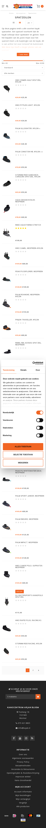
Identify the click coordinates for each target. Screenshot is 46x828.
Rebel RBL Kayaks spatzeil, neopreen (28, 344)
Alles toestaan (23, 447)
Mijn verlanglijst (23, 799)
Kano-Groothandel (23, 780)
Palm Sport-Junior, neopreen (29, 496)
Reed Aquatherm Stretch (28, 225)
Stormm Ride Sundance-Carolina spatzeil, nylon (27, 176)
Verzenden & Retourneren (23, 769)
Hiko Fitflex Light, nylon (27, 105)
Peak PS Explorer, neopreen (29, 271)
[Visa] (23, 820)
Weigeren (23, 463)
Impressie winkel (23, 776)
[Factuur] (22, 816)
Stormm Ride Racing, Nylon (28, 644)
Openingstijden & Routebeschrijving (23, 773)
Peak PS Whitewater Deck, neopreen (28, 472)
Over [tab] (38, 370)
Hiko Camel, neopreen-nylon (29, 248)
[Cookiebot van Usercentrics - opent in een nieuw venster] (32, 363)
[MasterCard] (30, 816)
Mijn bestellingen (23, 795)
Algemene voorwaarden (23, 758)
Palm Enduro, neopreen (26, 519)
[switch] (39, 420)
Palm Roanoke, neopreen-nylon (27, 295)
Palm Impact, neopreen (26, 542)
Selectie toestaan (23, 455)
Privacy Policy (23, 762)
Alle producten (23, 806)
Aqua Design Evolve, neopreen (25, 201)
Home (11, 13)
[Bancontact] (38, 816)
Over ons (23, 754)
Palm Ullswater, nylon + (27, 128)
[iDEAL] (14, 816)
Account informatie (23, 791)
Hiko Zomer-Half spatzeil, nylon (28, 81)
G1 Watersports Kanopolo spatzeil (29, 596)
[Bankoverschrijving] (6, 816)
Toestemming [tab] (8, 370)
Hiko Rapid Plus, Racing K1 (28, 620)
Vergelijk (23, 803)
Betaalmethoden (23, 765)
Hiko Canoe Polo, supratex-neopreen (29, 566)
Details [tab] (23, 370)
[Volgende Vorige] (38, 670)
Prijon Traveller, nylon (27, 320)
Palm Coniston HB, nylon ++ (29, 152)
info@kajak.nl (24, 728)
